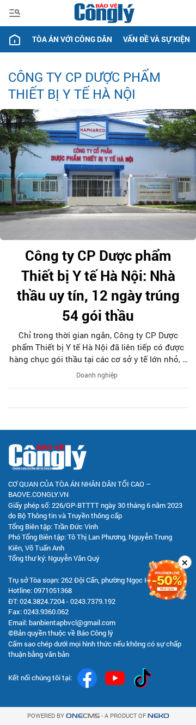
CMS (83, 716)
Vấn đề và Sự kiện (156, 39)
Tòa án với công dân (72, 39)
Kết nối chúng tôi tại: (40, 677)
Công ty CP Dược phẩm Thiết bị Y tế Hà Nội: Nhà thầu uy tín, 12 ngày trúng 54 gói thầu (98, 285)
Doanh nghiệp (97, 374)
